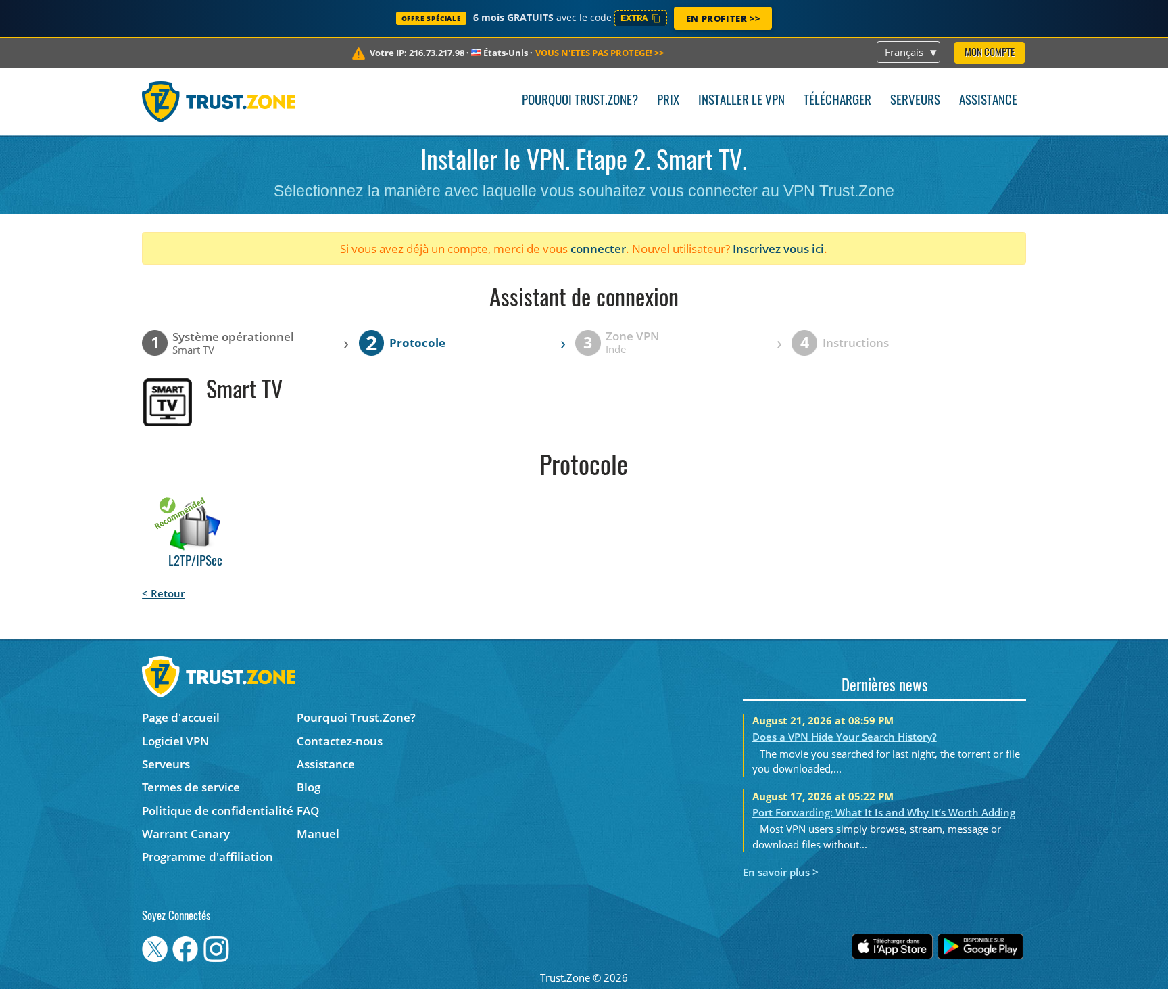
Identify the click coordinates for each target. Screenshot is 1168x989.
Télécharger (837, 101)
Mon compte (990, 53)
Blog (308, 787)
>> (599, 53)
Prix (668, 101)
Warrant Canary (186, 834)
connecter (598, 248)
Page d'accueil (181, 717)
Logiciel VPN (175, 741)
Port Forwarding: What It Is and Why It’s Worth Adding (883, 812)
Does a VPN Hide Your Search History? (844, 736)
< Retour (163, 593)
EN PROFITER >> (723, 18)
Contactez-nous (340, 741)
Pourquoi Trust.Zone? (580, 101)
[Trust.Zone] (218, 101)
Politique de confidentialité (217, 811)
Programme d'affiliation (207, 857)
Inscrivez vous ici (778, 248)
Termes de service (191, 787)
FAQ (308, 811)
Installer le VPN (741, 101)
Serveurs (915, 101)
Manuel (318, 834)
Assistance (988, 101)
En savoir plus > (781, 872)
